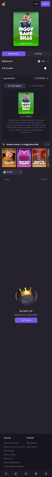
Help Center (32, 447)
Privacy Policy (10, 454)
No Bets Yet (26, 311)
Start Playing (26, 320)
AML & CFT (8, 458)
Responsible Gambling (13, 466)
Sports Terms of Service (14, 447)
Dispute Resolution (12, 462)
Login (36, 4)
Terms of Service (11, 443)
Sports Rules (9, 450)
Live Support (32, 443)
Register (45, 4)
